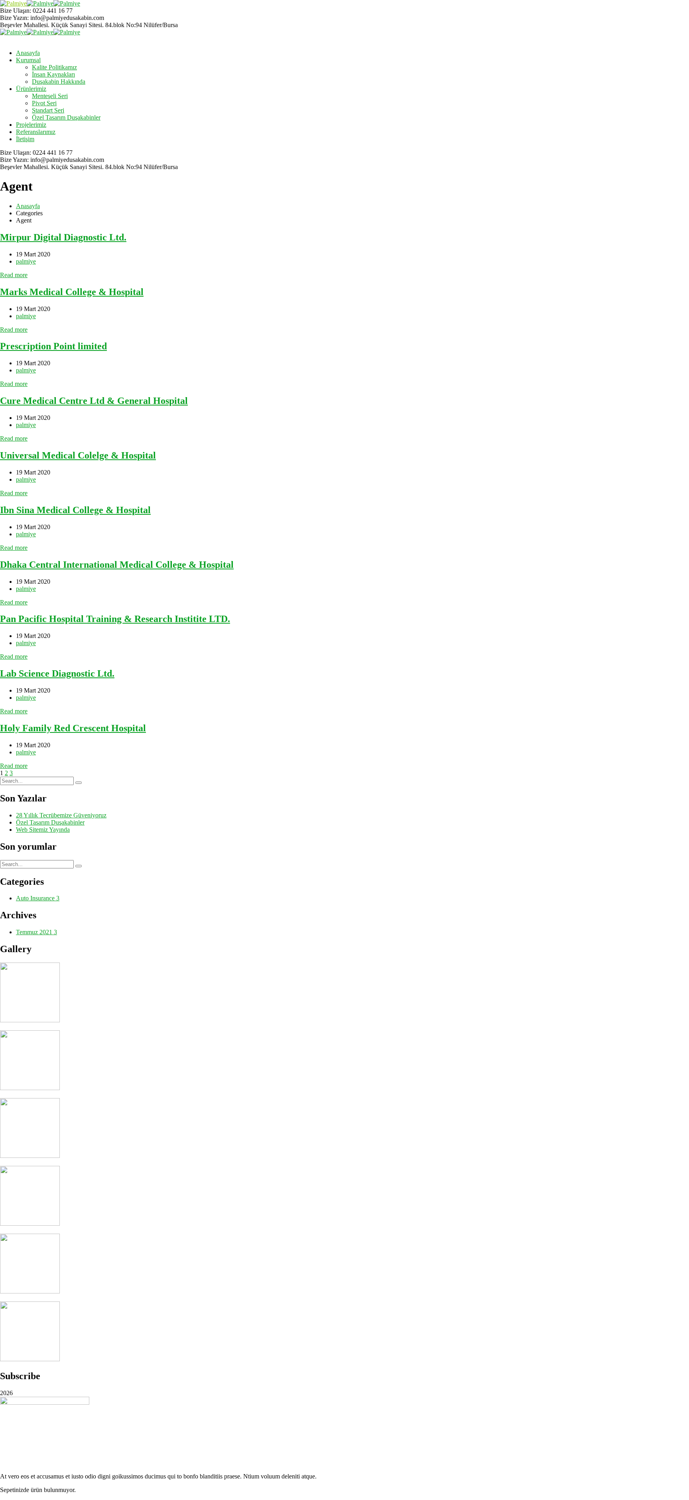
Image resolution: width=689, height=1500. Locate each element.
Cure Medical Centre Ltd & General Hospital (94, 401)
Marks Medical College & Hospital (72, 292)
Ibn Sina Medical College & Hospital (75, 510)
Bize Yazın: (14, 17)
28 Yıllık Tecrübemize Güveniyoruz (61, 815)
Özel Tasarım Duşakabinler (50, 822)
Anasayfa (28, 206)
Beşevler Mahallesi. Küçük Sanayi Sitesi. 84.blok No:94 (71, 25)
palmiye (26, 261)
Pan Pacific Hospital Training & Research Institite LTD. (115, 619)
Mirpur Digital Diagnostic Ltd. (63, 237)
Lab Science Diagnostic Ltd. (57, 673)
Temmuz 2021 (36, 932)
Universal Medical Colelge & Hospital (78, 455)
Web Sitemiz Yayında (43, 829)
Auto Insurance (37, 898)
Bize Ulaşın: (16, 10)
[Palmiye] (13, 3)
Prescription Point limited (53, 346)
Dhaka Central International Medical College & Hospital (117, 564)
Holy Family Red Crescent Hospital (73, 728)
